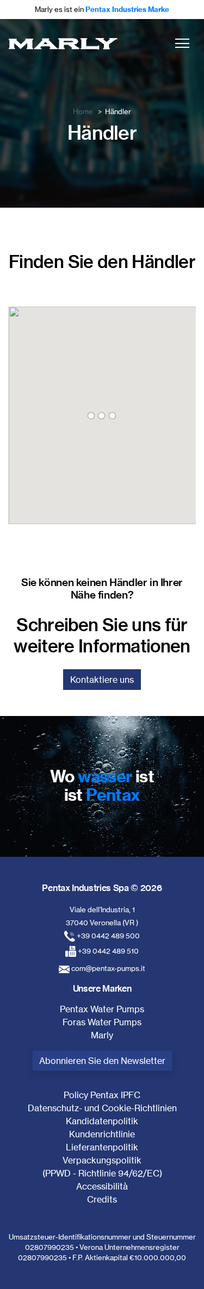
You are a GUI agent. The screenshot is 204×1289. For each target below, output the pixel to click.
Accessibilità (102, 1186)
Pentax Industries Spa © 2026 (102, 887)
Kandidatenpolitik (102, 1121)
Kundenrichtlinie (102, 1134)
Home (83, 111)
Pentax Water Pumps (102, 1009)
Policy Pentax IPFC (102, 1094)
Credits (102, 1199)
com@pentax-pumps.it (108, 968)
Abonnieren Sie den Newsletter (102, 1060)
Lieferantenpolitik (102, 1147)
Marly (102, 1035)
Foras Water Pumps (102, 1022)
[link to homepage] (63, 43)
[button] (182, 43)
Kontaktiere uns (102, 679)
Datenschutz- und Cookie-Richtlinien (102, 1108)
